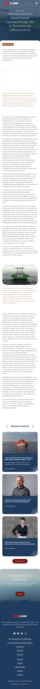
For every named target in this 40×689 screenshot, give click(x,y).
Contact (20, 675)
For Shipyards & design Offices (20, 643)
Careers (20, 671)
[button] (36, 3)
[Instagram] (25, 633)
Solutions (20, 646)
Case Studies (20, 667)
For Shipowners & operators (20, 639)
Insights (20, 659)
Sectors (20, 654)
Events (20, 663)
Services (20, 650)
